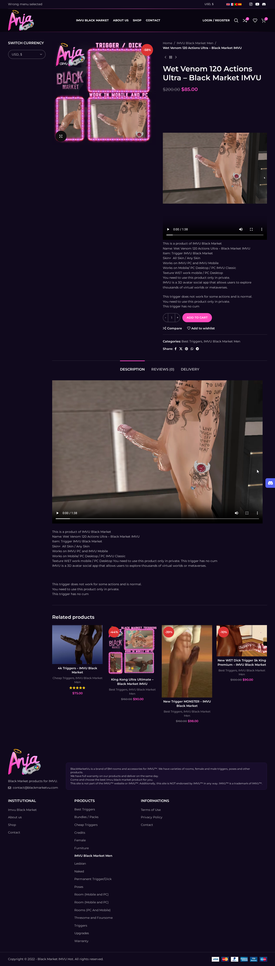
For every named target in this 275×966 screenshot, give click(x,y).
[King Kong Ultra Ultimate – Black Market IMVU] (132, 650)
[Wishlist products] (255, 20)
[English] (228, 4)
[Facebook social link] (175, 349)
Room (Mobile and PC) (91, 894)
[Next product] (175, 57)
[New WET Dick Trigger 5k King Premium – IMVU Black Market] (242, 640)
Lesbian (80, 863)
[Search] (236, 20)
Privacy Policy (151, 817)
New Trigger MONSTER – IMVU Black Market (187, 703)
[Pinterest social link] (186, 349)
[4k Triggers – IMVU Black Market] (77, 644)
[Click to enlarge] (60, 136)
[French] (232, 4)
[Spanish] (240, 4)
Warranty (81, 941)
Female (80, 840)
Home (167, 43)
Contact (14, 832)
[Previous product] (165, 57)
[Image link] (24, 761)
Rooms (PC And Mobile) (92, 910)
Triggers (80, 925)
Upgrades (81, 933)
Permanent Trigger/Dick (93, 879)
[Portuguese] (236, 4)
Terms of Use (151, 810)
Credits (79, 833)
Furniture (81, 848)
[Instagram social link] (251, 4)
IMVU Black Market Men (195, 43)
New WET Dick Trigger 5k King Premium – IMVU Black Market (242, 662)
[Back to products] (170, 57)
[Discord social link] (264, 4)
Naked (79, 871)
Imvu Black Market (22, 810)
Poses (78, 887)
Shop (12, 825)
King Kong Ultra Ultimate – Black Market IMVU (132, 682)
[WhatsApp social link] (192, 349)
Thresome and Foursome (93, 918)
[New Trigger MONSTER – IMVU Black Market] (187, 661)
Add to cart (197, 317)
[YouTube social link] (257, 4)
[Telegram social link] (197, 349)
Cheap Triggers (63, 678)
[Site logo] (21, 20)
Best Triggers (192, 341)
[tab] (132, 367)
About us (15, 817)
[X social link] (181, 349)
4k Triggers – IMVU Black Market (77, 670)
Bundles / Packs (86, 817)
